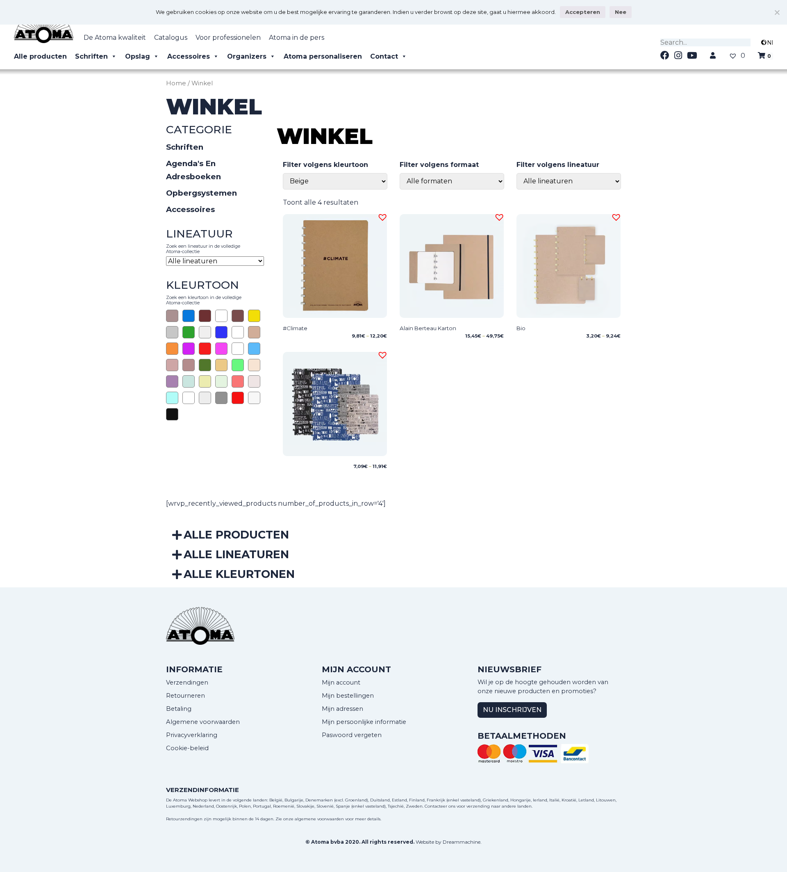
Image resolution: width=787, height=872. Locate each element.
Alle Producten (236, 534)
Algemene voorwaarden (203, 722)
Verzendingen (187, 682)
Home (176, 83)
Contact (384, 56)
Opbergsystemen (201, 193)
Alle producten (40, 56)
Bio (520, 328)
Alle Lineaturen (236, 554)
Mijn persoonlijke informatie (364, 722)
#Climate (295, 328)
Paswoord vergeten (352, 735)
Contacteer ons (440, 806)
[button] (381, 216)
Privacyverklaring (191, 735)
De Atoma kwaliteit (115, 37)
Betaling (178, 708)
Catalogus (170, 37)
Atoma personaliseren (323, 56)
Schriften (91, 56)
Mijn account (341, 682)
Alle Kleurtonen (239, 574)
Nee (620, 12)
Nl (770, 42)
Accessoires (188, 56)
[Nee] (777, 12)
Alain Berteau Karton (428, 328)
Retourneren (185, 695)
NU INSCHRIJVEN (512, 710)
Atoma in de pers (296, 37)
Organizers (246, 56)
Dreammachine (461, 842)
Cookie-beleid (187, 748)
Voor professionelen (228, 37)
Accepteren (582, 12)
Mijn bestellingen (348, 695)
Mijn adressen (342, 708)
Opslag (137, 56)
